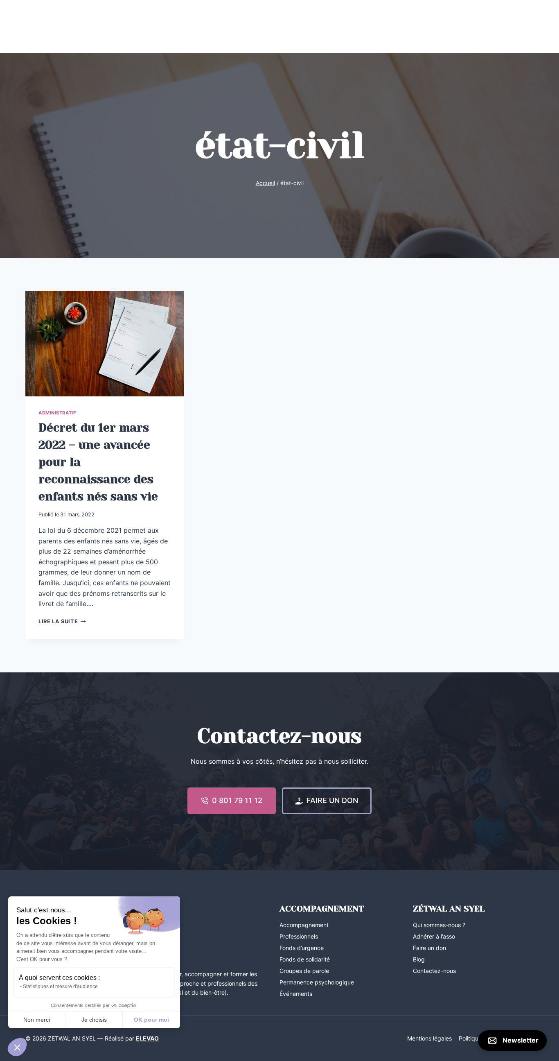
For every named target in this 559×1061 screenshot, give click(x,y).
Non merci (36, 1019)
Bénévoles (460, 26)
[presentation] (104, 343)
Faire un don (429, 947)
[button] (17, 1047)
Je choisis (94, 1019)
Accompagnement (159, 26)
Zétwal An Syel (100, 26)
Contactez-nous (509, 26)
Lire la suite (62, 621)
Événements (214, 26)
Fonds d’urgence (302, 947)
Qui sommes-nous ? (439, 924)
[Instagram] (47, 26)
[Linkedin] (62, 26)
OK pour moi (151, 1019)
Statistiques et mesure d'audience (60, 986)
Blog (373, 26)
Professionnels (412, 26)
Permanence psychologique (317, 982)
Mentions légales (429, 1038)
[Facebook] (31, 26)
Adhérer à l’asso (434, 936)
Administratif (57, 413)
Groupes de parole (304, 970)
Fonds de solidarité (305, 959)
